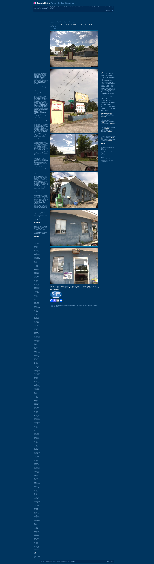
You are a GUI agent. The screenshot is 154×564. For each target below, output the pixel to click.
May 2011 (35, 493)
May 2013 (36, 460)
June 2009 (36, 524)
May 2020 (36, 345)
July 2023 (35, 294)
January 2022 (36, 318)
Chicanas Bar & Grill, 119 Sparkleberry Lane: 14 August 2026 (40, 229)
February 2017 (36, 399)
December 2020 (37, 336)
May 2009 (36, 525)
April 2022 (36, 314)
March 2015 (36, 430)
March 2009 (36, 528)
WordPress (73, 561)
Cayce (102, 79)
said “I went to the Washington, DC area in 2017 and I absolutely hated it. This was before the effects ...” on (40, 206)
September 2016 (37, 405)
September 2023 (37, 291)
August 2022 (36, 309)
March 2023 (36, 299)
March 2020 (36, 348)
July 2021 (35, 326)
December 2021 (37, 319)
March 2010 (36, 512)
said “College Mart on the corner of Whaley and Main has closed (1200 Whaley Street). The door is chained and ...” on (40, 178)
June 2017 (36, 393)
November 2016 (37, 403)
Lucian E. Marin (63, 561)
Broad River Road (107, 74)
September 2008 (37, 536)
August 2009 (36, 521)
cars (113, 77)
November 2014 (37, 435)
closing (35, 237)
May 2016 (36, 411)
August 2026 (36, 243)
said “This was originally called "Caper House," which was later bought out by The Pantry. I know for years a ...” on (40, 92)
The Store (51, 8)
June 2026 (36, 246)
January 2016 (36, 416)
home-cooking (81, 305)
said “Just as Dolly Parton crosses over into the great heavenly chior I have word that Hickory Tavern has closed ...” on (41, 152)
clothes (110, 79)
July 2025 (35, 261)
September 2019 (37, 356)
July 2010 (35, 506)
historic (104, 93)
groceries (113, 89)
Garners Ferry (68, 286)
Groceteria (103, 153)
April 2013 (36, 461)
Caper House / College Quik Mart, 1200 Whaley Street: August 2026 (40, 227)
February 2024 (36, 284)
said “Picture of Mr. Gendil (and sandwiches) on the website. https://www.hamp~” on (40, 75)
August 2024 (36, 276)
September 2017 (37, 389)
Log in (35, 553)
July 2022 (35, 310)
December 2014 (37, 434)
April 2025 (36, 265)
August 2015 (36, 423)
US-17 (109, 109)
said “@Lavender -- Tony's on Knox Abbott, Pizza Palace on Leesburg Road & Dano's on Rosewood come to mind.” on (40, 167)
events (102, 85)
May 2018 (36, 378)
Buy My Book (53, 7)
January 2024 (36, 285)
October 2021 (36, 322)
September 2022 (37, 307)
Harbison (108, 90)
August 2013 (36, 456)
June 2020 (36, 344)
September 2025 (37, 258)
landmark (113, 93)
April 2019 (36, 363)
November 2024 (37, 272)
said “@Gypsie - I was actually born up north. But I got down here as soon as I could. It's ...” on (41, 217)
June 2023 (36, 295)
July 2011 (35, 490)
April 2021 (36, 330)
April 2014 (36, 445)
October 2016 (36, 404)
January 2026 (36, 253)
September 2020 (37, 340)
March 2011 (36, 495)
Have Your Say (73, 7)
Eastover (68, 305)
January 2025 (36, 269)
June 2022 (36, 311)
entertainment (111, 83)
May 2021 (36, 329)
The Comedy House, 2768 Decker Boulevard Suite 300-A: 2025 (40, 233)
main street (110, 95)
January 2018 (36, 384)
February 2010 (36, 513)
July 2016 (35, 408)
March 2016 (36, 414)
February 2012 (36, 480)
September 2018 (37, 373)
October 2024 (36, 273)
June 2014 (36, 442)
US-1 (106, 108)
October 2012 (36, 470)
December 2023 (37, 287)
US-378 (58, 306)
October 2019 (36, 355)
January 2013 (36, 465)
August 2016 (36, 407)
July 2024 (35, 277)
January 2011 (36, 498)
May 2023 (36, 296)
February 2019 (36, 366)
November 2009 (37, 517)
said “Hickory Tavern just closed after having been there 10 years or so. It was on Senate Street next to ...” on (41, 148)
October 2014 (36, 437)
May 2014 (36, 444)
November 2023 (37, 288)
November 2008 (37, 534)
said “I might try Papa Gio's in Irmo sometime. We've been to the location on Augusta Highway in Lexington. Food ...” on (41, 130)
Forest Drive (109, 87)
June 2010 (36, 508)
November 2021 (37, 321)
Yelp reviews (60, 287)
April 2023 (36, 298)
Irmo (110, 93)
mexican (103, 96)
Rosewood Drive (104, 102)
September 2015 (37, 422)
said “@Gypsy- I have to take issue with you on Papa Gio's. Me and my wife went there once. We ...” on (41, 139)
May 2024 (36, 280)
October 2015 (36, 420)
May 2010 (36, 509)
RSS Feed (108, 10)
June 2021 (36, 328)
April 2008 (36, 543)
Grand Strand (107, 89)
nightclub (107, 96)
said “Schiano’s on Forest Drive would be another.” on (40, 163)
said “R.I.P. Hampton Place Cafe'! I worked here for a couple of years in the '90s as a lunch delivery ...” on (41, 81)
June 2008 (36, 540)
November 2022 (37, 304)
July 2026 (35, 244)
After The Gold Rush (38, 230)
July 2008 (35, 539)
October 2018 (36, 371)
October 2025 (36, 257)
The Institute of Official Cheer (106, 156)
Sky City (102, 157)
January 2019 (36, 367)
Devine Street (104, 83)
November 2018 (37, 370)
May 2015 (36, 427)
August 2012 (36, 472)
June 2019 (36, 360)
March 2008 (36, 545)
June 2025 (36, 262)
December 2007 (37, 549)
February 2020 (36, 349)
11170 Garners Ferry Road (60, 305)
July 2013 (35, 457)
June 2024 (36, 279)
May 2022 (36, 313)
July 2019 (35, 359)
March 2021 (36, 332)
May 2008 (36, 542)
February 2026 (36, 251)
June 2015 (36, 426)
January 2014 (36, 449)
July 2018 (35, 375)
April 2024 (36, 281)
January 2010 (36, 515)
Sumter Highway (54, 306)
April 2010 (36, 510)
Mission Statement (82, 7)
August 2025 (36, 259)
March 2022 (36, 315)
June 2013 (36, 459)
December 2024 (37, 270)
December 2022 (37, 303)
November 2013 (37, 452)
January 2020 (36, 351)
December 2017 (37, 385)
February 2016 (36, 415)
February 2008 (36, 546)
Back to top (109, 561)
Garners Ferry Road (74, 305)
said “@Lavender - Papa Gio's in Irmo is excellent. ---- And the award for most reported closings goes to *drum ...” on (41, 144)
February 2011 (36, 497)
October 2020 (36, 339)
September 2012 (37, 471)
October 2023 (36, 289)
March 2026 (36, 250)
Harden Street (108, 91)
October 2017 (36, 388)
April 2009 (36, 527)
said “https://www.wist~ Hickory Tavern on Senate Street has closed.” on (41, 187)
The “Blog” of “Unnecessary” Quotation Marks (106, 151)
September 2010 (37, 504)
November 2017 (37, 386)
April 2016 (36, 412)
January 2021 (36, 334)
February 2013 (36, 464)
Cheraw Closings (104, 161)
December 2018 (37, 369)
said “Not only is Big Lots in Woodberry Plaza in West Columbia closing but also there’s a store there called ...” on (41, 197)
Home (35, 7)
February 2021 (36, 333)
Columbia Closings (43, 3)
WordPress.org (37, 557)
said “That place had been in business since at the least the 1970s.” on (40, 98)
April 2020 (36, 347)
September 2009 (37, 520)
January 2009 (36, 531)
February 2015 (36, 431)
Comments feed (37, 556)
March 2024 (36, 283)
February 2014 (36, 448)
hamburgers (103, 90)
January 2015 (36, 433)
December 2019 (37, 352)
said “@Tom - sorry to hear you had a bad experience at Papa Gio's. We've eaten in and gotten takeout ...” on (40, 135)
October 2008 (36, 535)
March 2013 (36, 463)
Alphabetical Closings (43, 7)
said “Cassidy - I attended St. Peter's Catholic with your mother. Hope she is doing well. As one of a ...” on (41, 104)
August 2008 (36, 538)
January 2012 (36, 482)
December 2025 (37, 254)
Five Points (106, 85)
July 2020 (35, 343)
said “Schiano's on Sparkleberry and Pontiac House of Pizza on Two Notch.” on (41, 160)
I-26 (108, 93)
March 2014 (36, 446)
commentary (36, 239)
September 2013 (37, 455)
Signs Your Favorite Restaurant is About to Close (100, 7)
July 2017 (35, 392)
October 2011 (36, 486)
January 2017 (36, 400)
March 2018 (36, 381)
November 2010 (37, 501)
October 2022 (36, 306)
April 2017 (36, 396)
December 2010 (37, 500)
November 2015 (37, 419)
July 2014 (35, 441)
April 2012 (36, 478)
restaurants (95, 305)
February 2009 (36, 530)
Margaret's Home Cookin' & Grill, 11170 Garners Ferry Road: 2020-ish (72, 25)
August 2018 (36, 374)
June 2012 (36, 475)
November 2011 (37, 485)
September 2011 (37, 487)
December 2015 (37, 418)
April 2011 (35, 494)
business (108, 77)
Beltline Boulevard (105, 73)
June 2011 (36, 491)
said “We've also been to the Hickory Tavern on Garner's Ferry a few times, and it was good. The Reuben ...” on (40, 116)
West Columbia (105, 110)
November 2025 (37, 255)
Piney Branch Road (88, 305)
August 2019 (36, 358)
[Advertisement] (77, 16)
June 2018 (36, 377)
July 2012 (35, 474)
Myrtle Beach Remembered (106, 158)
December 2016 (37, 401)
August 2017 (36, 390)
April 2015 (36, 429)
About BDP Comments (38, 219)
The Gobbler (103, 154)
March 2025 (36, 266)
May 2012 (36, 476)
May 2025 (36, 264)
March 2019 (36, 364)
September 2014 (37, 438)
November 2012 (37, 468)
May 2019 (36, 362)
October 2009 (36, 519)
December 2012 (37, 467)
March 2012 (36, 479)
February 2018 (36, 382)
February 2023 (36, 300)
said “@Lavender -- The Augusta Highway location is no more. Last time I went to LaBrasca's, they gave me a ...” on (41, 126)
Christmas (106, 79)
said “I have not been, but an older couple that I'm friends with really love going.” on (41, 201)
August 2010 (36, 505)
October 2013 (36, 453)
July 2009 (35, 523)
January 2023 (36, 302)
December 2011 (37, 483)
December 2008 (37, 532)
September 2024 (37, 274)
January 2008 (36, 547)
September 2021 (37, 324)
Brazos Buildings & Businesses (107, 160)
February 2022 (36, 317)
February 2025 (36, 268)
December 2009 (37, 516)
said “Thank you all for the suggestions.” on (41, 156)
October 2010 (36, 502)
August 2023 (36, 292)
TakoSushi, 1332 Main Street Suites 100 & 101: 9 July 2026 (108, 137)
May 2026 (36, 247)
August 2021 (36, 325)
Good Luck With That (63, 7)
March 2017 (36, 397)
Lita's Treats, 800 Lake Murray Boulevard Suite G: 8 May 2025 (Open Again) (107, 130)
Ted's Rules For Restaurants (40, 8)
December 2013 (37, 450)
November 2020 (37, 337)
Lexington (104, 95)
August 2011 (36, 489)
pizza (105, 98)
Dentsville (109, 82)
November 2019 (37, 354)
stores (107, 104)
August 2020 (36, 341)
